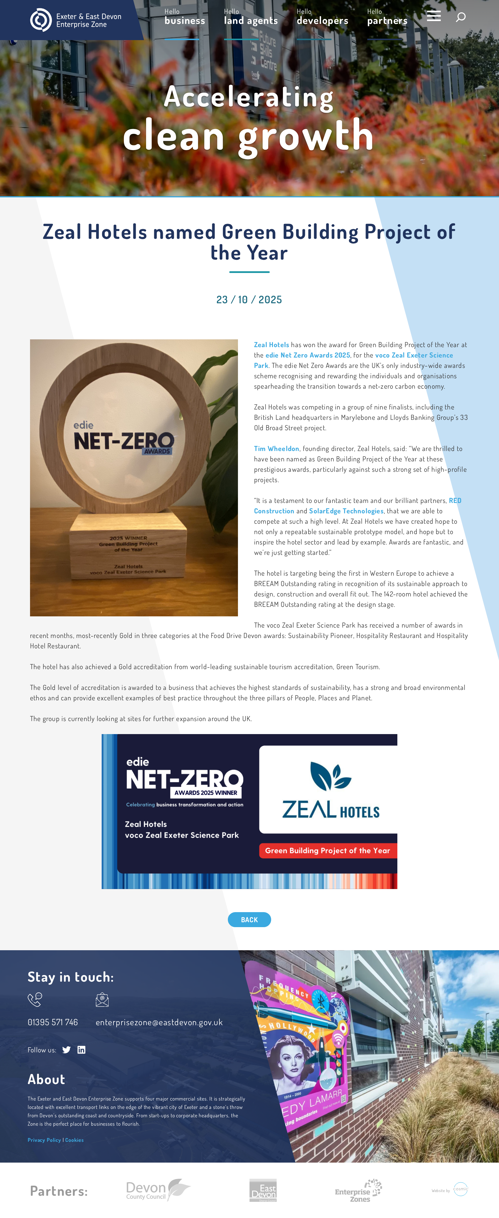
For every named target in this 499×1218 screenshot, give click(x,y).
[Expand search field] (461, 17)
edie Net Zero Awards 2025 (308, 354)
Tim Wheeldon (276, 448)
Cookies (74, 1140)
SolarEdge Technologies (346, 510)
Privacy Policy (44, 1140)
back (249, 919)
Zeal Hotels (272, 344)
